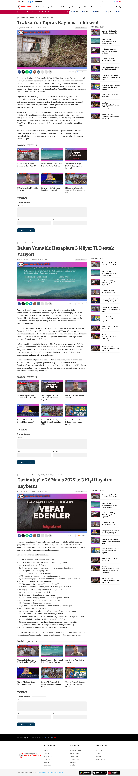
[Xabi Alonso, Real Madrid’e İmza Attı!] (28, 179)
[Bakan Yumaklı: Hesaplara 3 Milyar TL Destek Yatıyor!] (52, 154)
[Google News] (81, 71)
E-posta (56, 219)
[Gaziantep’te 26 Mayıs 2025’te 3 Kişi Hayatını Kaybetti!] (76, 154)
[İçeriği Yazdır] (38, 72)
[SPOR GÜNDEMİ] (25, 8)
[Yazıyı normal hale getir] (50, 72)
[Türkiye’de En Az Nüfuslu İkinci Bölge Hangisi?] (52, 179)
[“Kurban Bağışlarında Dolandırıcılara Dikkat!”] (28, 154)
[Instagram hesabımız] (117, 2)
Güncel (86, 7)
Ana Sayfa (99, 750)
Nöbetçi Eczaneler (76, 750)
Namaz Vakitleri (75, 753)
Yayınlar (72, 765)
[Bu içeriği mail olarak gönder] (34, 72)
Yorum (20, 206)
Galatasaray (65, 7)
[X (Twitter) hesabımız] (114, 2)
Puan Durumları (75, 759)
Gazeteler (73, 762)
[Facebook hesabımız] (111, 2)
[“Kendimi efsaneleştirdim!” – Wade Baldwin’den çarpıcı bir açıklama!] (95, 107)
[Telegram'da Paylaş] (30, 72)
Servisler (103, 7)
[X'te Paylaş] (23, 72)
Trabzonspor (77, 7)
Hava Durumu (74, 756)
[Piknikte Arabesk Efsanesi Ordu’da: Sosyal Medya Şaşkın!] (95, 89)
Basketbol (94, 7)
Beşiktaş (46, 7)
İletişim (98, 756)
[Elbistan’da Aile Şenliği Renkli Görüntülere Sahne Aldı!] (76, 179)
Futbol (38, 7)
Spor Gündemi (42, 773)
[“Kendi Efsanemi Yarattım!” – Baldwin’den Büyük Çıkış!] (95, 119)
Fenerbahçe (55, 7)
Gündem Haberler (80, 27)
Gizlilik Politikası (101, 759)
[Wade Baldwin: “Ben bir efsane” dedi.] (95, 99)
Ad (19, 219)
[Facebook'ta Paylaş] (19, 72)
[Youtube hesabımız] (120, 2)
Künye (98, 753)
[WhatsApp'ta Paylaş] (27, 72)
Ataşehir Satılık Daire (55, 773)
